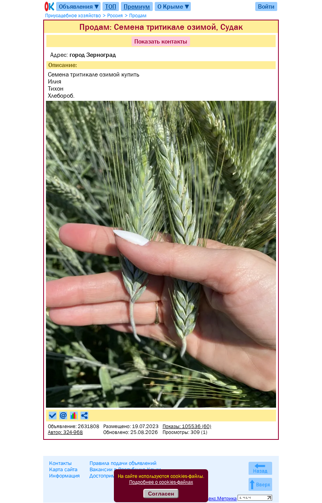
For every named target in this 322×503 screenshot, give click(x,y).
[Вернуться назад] (260, 468)
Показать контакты (160, 41)
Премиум (137, 6)
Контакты (60, 463)
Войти (266, 6)
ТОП (110, 6)
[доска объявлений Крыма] (48, 6)
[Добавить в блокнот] (53, 415)
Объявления (79, 6)
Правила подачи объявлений (123, 463)
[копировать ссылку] (84, 415)
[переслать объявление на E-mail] (63, 415)
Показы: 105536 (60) (187, 426)
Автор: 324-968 (65, 432)
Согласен (161, 493)
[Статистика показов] (74, 415)
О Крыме (173, 6)
